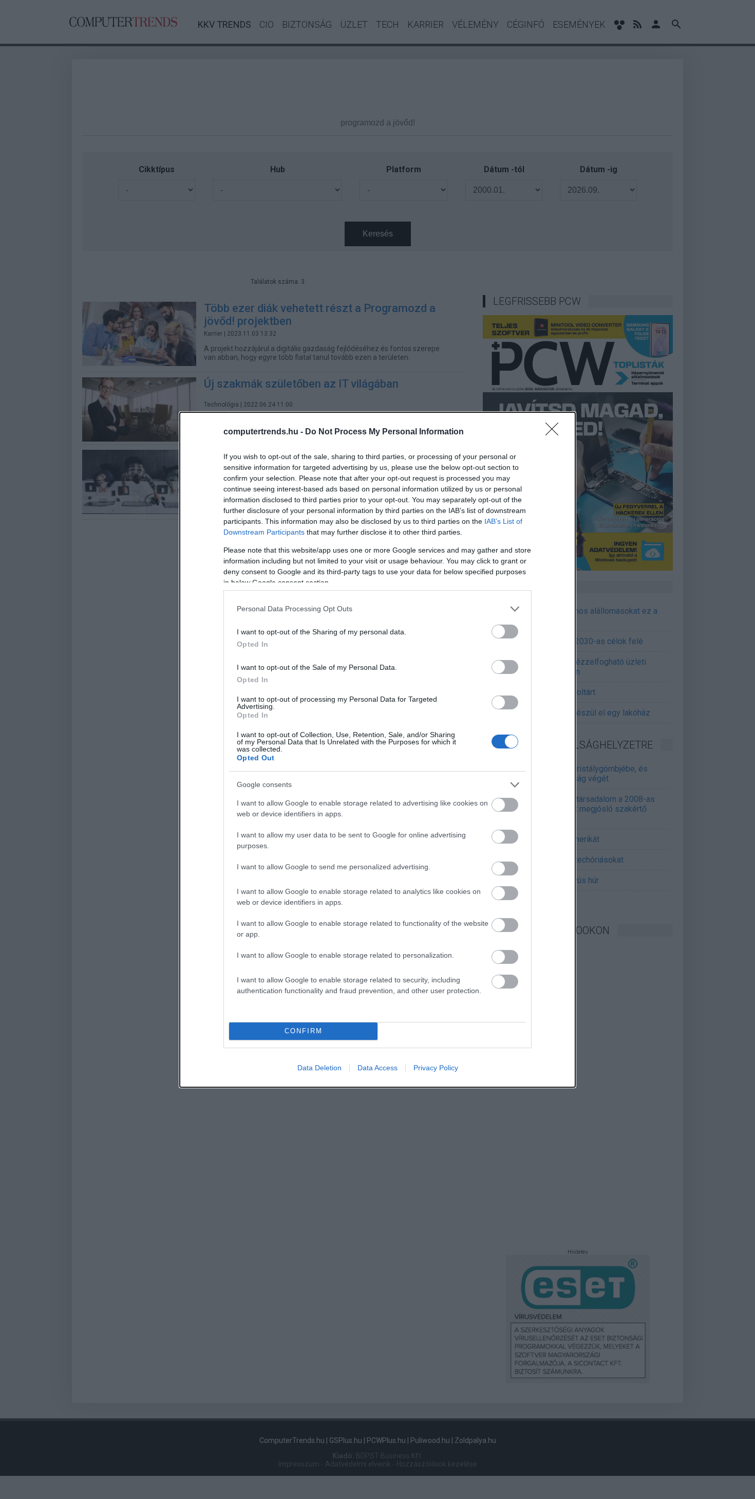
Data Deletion (319, 1068)
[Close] (555, 432)
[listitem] (377, 609)
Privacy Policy (435, 1068)
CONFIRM (304, 1031)
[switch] (505, 631)
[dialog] (377, 749)
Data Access (377, 1068)
